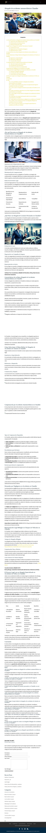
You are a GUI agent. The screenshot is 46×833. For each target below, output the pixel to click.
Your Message (8, 769)
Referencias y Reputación (15, 59)
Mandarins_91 (8, 779)
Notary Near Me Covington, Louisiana (13, 786)
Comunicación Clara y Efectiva (16, 72)
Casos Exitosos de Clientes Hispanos (17, 74)
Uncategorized (16, 10)
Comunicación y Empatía (15, 60)
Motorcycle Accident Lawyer (11, 806)
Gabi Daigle (7, 782)
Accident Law (15, 823)
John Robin (7, 10)
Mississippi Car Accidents (10, 803)
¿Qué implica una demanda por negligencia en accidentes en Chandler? (24, 99)
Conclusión (9, 78)
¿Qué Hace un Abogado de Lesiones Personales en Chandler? (19, 46)
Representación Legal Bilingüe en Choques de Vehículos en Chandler (21, 69)
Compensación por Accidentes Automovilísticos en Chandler (19, 62)
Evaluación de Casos (14, 47)
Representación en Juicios (15, 50)
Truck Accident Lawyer (10, 815)
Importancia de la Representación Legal (18, 41)
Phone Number (8, 756)
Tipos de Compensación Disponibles (17, 64)
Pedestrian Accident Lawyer (11, 808)
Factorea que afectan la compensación (18, 66)
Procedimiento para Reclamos (16, 65)
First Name (7, 753)
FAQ (7, 80)
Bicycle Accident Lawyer (10, 794)
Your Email (7, 758)
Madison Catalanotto (9, 777)
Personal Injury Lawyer (10, 810)
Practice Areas (29, 823)
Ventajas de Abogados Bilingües (16, 71)
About (34, 823)
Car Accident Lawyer (9, 799)
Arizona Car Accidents (9, 792)
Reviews (6, 813)
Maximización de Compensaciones (17, 43)
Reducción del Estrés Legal (15, 44)
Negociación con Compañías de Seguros (18, 49)
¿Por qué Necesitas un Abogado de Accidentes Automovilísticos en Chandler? (23, 40)
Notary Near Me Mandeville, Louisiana (13, 784)
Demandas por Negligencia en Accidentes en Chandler (18, 68)
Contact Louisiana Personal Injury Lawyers (22, 825)
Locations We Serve (22, 823)
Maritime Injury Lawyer (10, 801)
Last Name (7, 754)
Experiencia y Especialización (15, 58)
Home (10, 823)
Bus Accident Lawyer (9, 796)
